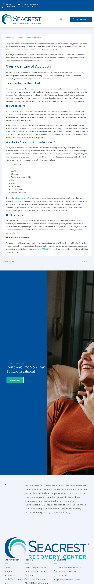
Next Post (86, 261)
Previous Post (9, 261)
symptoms (21, 198)
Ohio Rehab (28, 38)
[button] (61, 19)
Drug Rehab (19, 38)
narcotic (31, 89)
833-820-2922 (47, 249)
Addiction (10, 38)
